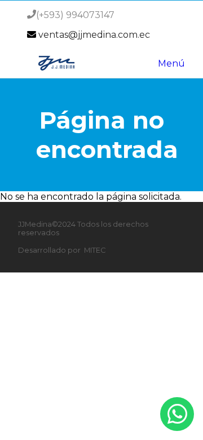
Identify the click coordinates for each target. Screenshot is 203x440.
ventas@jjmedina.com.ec (94, 34)
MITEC (94, 250)
